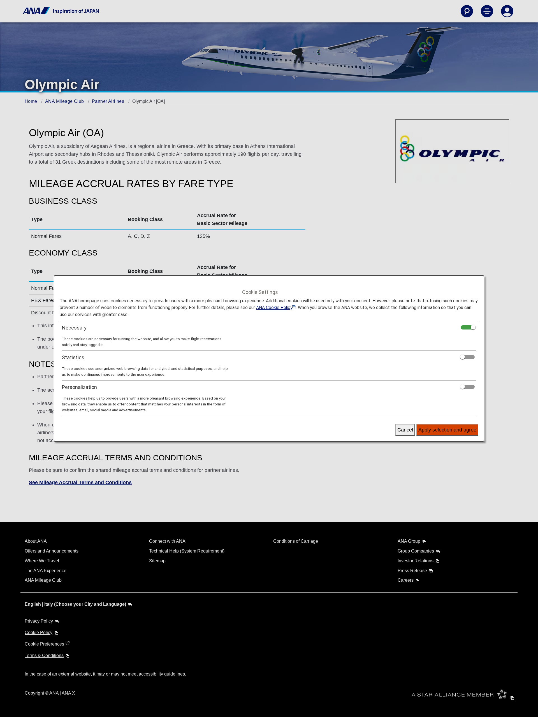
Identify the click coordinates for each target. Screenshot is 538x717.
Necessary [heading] (74, 328)
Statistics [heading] (73, 357)
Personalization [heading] (79, 387)
